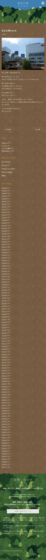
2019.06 (4, 419)
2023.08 (4, 284)
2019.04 (4, 424)
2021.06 (4, 354)
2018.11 (4, 437)
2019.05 (4, 421)
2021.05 (4, 357)
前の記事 (8, 129)
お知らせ (4, 143)
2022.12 (4, 306)
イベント (4, 145)
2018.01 (4, 464)
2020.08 (4, 381)
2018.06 (4, 451)
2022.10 (4, 311)
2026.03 (4, 201)
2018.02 (4, 461)
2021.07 (4, 351)
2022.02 (4, 333)
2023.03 (4, 298)
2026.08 (4, 188)
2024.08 (4, 252)
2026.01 (4, 207)
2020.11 (4, 373)
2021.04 (4, 360)
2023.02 (4, 300)
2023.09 (4, 282)
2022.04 (4, 327)
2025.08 (4, 220)
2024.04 (4, 263)
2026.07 (4, 190)
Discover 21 (5, 165)
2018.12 (4, 435)
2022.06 (4, 322)
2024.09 (4, 249)
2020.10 (4, 376)
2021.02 (4, 365)
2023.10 (4, 279)
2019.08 (4, 413)
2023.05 (4, 292)
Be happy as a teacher (8, 168)
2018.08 (4, 445)
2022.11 (4, 309)
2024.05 (4, 260)
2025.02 (4, 236)
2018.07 (4, 448)
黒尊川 (4, 175)
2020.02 (4, 397)
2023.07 (4, 287)
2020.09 (4, 378)
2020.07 (4, 384)
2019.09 (4, 411)
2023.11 (4, 276)
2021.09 (4, 346)
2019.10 (4, 408)
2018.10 (4, 440)
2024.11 (4, 244)
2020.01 (4, 400)
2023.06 (4, 290)
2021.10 (4, 343)
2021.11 (4, 341)
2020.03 (4, 394)
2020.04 (4, 392)
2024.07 (4, 255)
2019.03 (4, 427)
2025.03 (4, 233)
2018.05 (4, 453)
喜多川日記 (5, 151)
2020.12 (4, 370)
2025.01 (4, 239)
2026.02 (4, 204)
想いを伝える (6, 161)
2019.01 (4, 432)
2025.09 (4, 217)
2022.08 (4, 317)
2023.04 (4, 295)
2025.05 (4, 228)
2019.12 (4, 402)
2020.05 (4, 389)
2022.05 (4, 325)
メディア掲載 (6, 148)
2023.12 (4, 274)
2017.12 (4, 467)
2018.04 (4, 456)
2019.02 (4, 429)
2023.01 (4, 303)
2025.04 (4, 231)
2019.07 (4, 416)
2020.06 (4, 386)
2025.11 (4, 212)
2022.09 (4, 314)
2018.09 (4, 443)
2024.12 (4, 241)
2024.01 (4, 271)
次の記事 (37, 129)
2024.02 (4, 268)
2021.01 (4, 368)
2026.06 (4, 193)
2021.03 (4, 362)
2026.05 (4, 196)
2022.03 (4, 330)
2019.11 (4, 405)
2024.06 (4, 258)
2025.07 (4, 223)
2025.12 (4, 209)
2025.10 (4, 215)
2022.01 (4, 335)
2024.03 (4, 266)
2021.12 (4, 338)
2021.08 (4, 349)
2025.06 (4, 225)
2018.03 (4, 459)
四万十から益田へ (7, 172)
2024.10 (4, 247)
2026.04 (4, 198)
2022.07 (4, 319)
